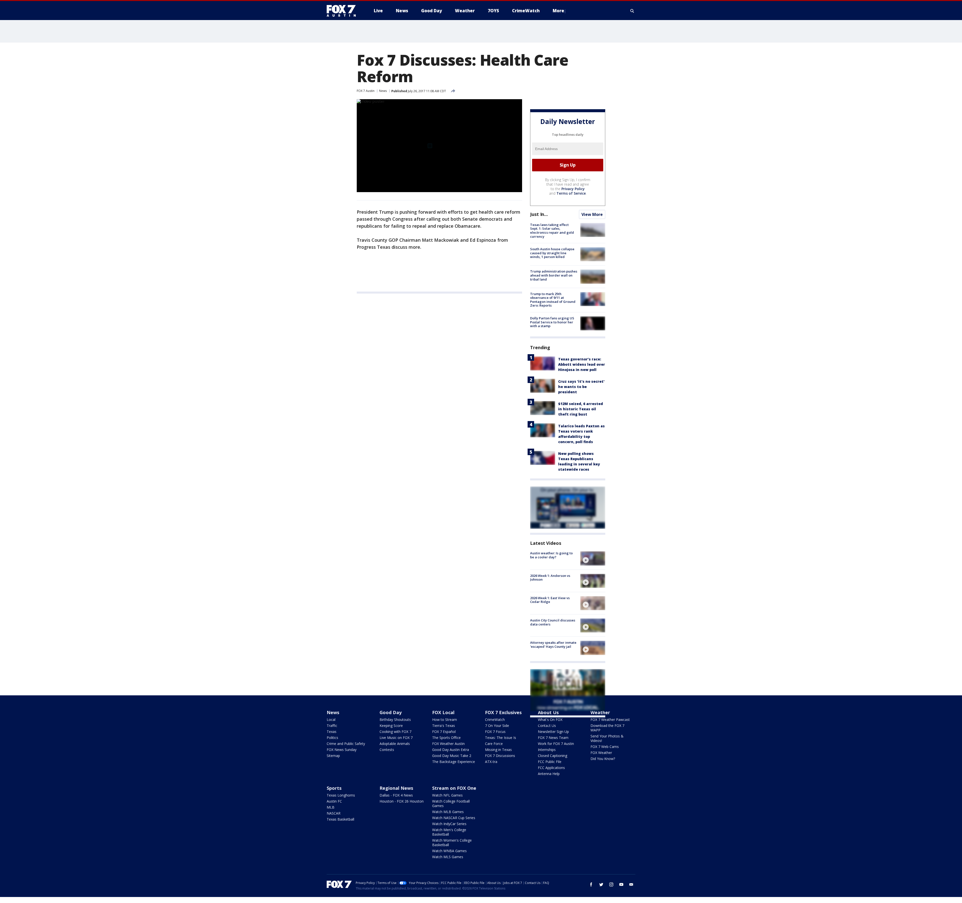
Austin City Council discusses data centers (552, 622)
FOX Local (443, 712)
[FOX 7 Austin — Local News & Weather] (343, 11)
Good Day (391, 712)
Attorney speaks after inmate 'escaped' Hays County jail (553, 644)
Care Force (494, 743)
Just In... (539, 214)
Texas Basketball (340, 819)
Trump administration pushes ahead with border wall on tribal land (553, 275)
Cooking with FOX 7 (395, 731)
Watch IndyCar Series (449, 823)
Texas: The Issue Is (500, 737)
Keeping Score (391, 725)
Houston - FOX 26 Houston (402, 801)
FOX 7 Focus (495, 731)
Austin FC (334, 801)
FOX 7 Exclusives (503, 712)
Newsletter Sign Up (553, 731)
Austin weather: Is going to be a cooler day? (551, 555)
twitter (601, 884)
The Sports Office (446, 737)
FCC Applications (551, 767)
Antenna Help (549, 773)
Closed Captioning (552, 755)
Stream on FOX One (454, 788)
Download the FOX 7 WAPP (607, 727)
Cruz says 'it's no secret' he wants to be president (581, 386)
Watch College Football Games (451, 803)
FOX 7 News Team (553, 737)
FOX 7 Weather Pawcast (610, 719)
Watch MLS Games (447, 856)
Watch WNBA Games (449, 850)
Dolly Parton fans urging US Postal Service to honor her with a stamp (552, 322)
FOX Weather (601, 752)
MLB (330, 807)
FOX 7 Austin (366, 91)
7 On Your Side (497, 725)
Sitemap (333, 755)
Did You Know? (602, 758)
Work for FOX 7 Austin (556, 743)
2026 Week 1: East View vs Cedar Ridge (550, 600)
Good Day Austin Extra (450, 749)
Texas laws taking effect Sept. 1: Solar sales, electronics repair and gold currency (552, 230)
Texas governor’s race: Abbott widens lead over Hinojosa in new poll (581, 364)
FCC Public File (549, 761)
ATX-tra (491, 761)
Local (331, 719)
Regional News (396, 788)
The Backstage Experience (453, 761)
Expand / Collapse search (632, 11)
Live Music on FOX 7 (396, 737)
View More (592, 214)
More (558, 11)
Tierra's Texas (443, 725)
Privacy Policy (573, 188)
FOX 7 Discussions (500, 755)
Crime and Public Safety (346, 743)
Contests (387, 749)
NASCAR (333, 813)
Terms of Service (571, 193)
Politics (332, 737)
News (383, 91)
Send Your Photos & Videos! (607, 738)
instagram (611, 884)
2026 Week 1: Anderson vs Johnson (550, 577)
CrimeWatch (495, 719)
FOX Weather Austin (448, 743)
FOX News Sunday (341, 749)
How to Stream (444, 719)
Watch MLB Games (448, 811)
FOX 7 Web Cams (604, 746)
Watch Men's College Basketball (449, 832)
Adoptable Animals (395, 743)
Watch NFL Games (447, 795)
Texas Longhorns (341, 795)
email (631, 884)
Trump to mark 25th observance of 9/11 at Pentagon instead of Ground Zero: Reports (552, 300)
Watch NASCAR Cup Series (453, 817)
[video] (592, 558)
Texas (331, 731)
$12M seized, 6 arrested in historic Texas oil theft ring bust (580, 409)
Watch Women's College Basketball (452, 842)
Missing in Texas (498, 749)
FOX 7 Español (444, 731)
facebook (591, 884)
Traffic (332, 725)
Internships (547, 749)
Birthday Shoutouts (395, 719)
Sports (334, 788)
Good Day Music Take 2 (451, 755)
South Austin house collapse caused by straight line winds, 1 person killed (552, 253)
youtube (621, 884)
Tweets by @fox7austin (552, 723)
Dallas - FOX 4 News (396, 795)
